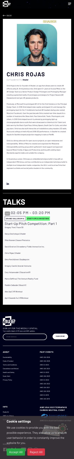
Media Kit (6, 412)
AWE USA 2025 (45, 361)
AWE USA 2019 (45, 399)
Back (9, 15)
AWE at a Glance (8, 416)
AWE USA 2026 (45, 357)
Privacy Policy (7, 380)
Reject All (36, 452)
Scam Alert (6, 376)
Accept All (16, 452)
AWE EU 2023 (44, 372)
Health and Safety (8, 372)
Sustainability (7, 357)
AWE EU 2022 (44, 380)
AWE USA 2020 (45, 391)
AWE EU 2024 (44, 365)
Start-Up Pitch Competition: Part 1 (31, 224)
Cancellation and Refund (10, 369)
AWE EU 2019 (44, 395)
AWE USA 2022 (45, 384)
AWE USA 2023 (45, 376)
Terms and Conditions (10, 365)
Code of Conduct (8, 361)
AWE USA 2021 (45, 387)
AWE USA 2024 (45, 369)
